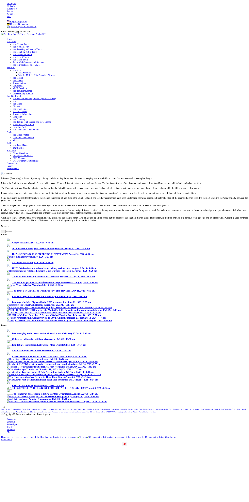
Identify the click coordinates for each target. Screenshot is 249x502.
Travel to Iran (100, 412)
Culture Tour (26, 409)
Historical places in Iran (39, 409)
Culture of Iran (16, 409)
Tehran (83, 412)
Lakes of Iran (10, 412)
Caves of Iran (5, 409)
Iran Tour (169, 409)
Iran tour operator (194, 409)
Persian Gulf (46, 412)
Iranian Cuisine (105, 409)
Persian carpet (26, 412)
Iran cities (70, 409)
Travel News (90, 412)
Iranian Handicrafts (126, 409)
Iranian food (115, 409)
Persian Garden (36, 412)
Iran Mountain (161, 409)
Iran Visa (232, 409)
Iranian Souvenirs (149, 409)
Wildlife (135, 412)
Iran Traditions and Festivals (210, 409)
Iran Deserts (78, 409)
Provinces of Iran (57, 412)
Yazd (154, 412)
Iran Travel (225, 409)
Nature (18, 412)
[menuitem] (127, 39)
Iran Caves (62, 409)
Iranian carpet (94, 409)
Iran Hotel (86, 409)
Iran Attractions (53, 409)
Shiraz (66, 412)
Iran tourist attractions (180, 409)
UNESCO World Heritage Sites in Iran (119, 412)
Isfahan (238, 409)
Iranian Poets (138, 409)
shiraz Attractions (75, 412)
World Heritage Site (145, 412)
